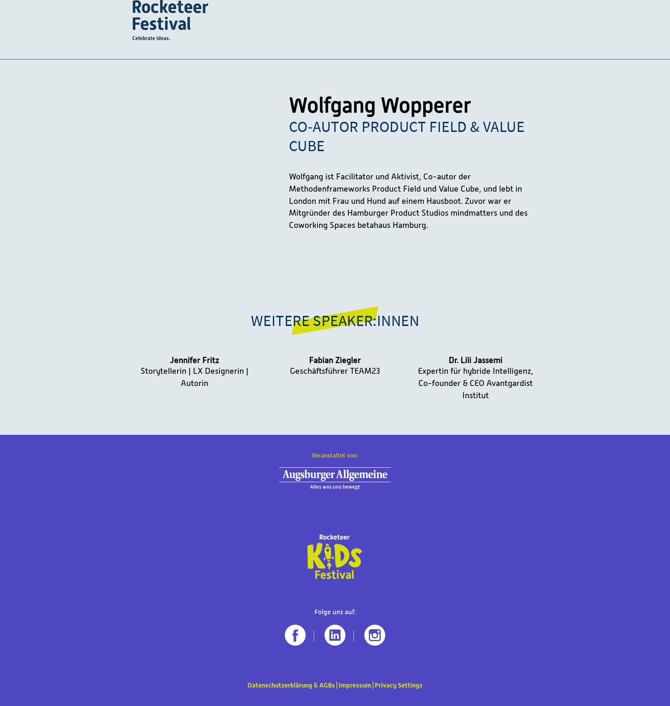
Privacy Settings (399, 685)
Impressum (354, 685)
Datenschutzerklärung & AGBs (291, 685)
